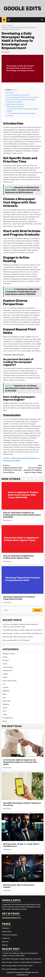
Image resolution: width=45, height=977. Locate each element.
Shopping (6, 704)
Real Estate (6, 701)
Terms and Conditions (9, 935)
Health (5, 677)
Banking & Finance (9, 654)
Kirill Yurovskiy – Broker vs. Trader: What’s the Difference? (22, 633)
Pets (4, 697)
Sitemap (5, 945)
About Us (5, 942)
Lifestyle (5, 687)
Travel (5, 714)
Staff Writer (8, 767)
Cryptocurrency (8, 667)
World (5, 721)
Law (4, 684)
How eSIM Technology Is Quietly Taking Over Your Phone (22, 630)
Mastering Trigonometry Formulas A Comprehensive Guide (19, 598)
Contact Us (6, 938)
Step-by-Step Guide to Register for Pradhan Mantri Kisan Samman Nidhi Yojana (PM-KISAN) (22, 515)
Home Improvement (9, 681)
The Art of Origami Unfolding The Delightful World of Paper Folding (33, 468)
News (4, 694)
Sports (5, 708)
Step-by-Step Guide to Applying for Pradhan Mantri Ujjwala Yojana (18, 557)
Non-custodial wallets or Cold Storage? (16, 640)
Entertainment (7, 670)
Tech (4, 711)
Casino (5, 664)
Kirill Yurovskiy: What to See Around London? (18, 637)
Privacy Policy (7, 931)
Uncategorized (8, 718)
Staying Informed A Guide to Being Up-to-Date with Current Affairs (12, 468)
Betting (5, 657)
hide (14, 90)
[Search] (42, 20)
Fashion (5, 674)
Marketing (6, 691)
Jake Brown (6, 52)
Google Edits (22, 8)
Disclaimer (5, 928)
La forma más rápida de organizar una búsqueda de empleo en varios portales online (20, 762)
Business (6, 660)
